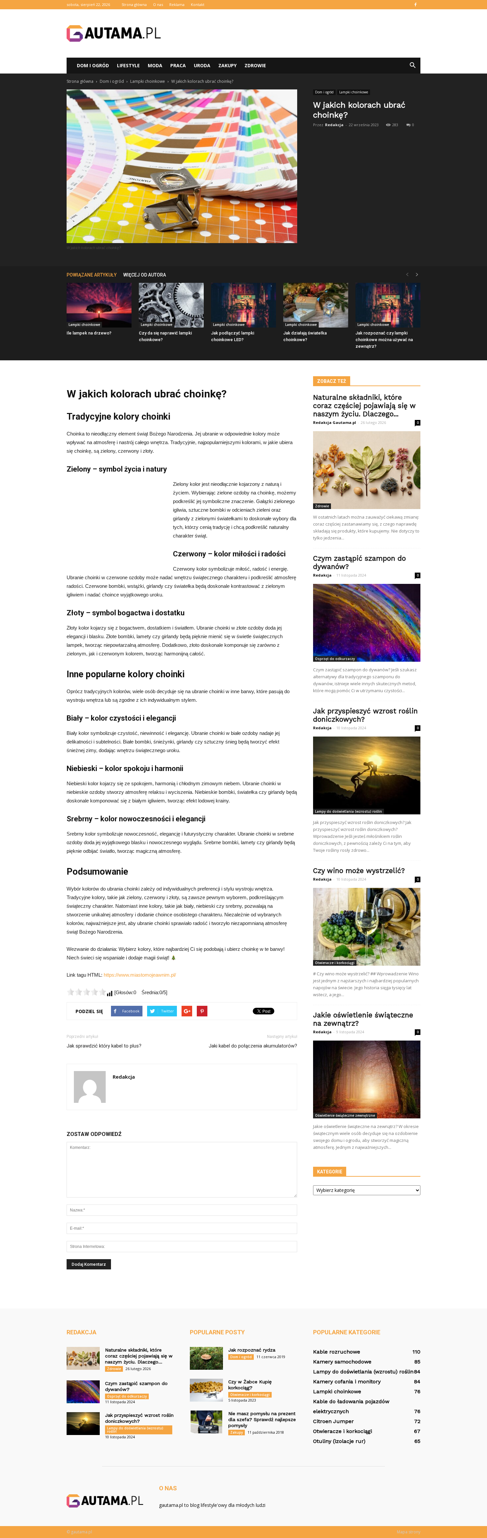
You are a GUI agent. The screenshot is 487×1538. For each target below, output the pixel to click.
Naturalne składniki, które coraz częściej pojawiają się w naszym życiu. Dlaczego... (364, 405)
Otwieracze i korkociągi (334, 962)
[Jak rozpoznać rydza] (206, 1358)
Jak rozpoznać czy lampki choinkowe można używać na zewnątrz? (384, 340)
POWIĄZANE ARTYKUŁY (92, 275)
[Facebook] (415, 4)
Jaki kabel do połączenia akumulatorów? (253, 1046)
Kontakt (197, 4)
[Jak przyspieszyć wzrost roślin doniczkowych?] (366, 775)
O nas (158, 4)
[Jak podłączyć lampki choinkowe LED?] (243, 305)
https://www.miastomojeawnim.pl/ (140, 975)
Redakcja (334, 124)
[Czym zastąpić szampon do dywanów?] (366, 623)
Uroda (202, 65)
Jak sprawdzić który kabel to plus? (104, 1046)
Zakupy (227, 65)
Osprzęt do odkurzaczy (335, 658)
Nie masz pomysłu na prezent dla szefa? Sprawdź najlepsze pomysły (262, 1419)
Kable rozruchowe (336, 1352)
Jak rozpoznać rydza (251, 1350)
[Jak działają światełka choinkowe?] (315, 305)
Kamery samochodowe (342, 1362)
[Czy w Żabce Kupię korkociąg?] (206, 1390)
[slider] (86, 992)
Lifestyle (128, 65)
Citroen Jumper (333, 1421)
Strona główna (134, 4)
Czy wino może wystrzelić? (359, 870)
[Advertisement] (299, 33)
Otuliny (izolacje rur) (339, 1441)
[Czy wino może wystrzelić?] (366, 927)
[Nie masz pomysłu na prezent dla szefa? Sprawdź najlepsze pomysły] (206, 1421)
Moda (155, 65)
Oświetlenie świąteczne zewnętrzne (345, 1115)
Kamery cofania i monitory (347, 1381)
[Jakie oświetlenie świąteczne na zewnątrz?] (366, 1079)
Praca (178, 65)
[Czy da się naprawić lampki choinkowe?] (171, 305)
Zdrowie (255, 65)
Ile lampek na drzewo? (89, 333)
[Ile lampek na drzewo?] (99, 305)
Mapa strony (408, 1532)
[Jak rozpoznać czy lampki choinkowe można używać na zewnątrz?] (387, 305)
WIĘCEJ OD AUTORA (144, 275)
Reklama (177, 4)
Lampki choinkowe (353, 92)
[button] (412, 66)
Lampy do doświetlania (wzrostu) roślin (348, 811)
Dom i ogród (93, 65)
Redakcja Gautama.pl (334, 422)
